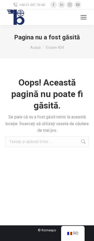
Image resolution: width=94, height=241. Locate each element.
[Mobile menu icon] (83, 17)
